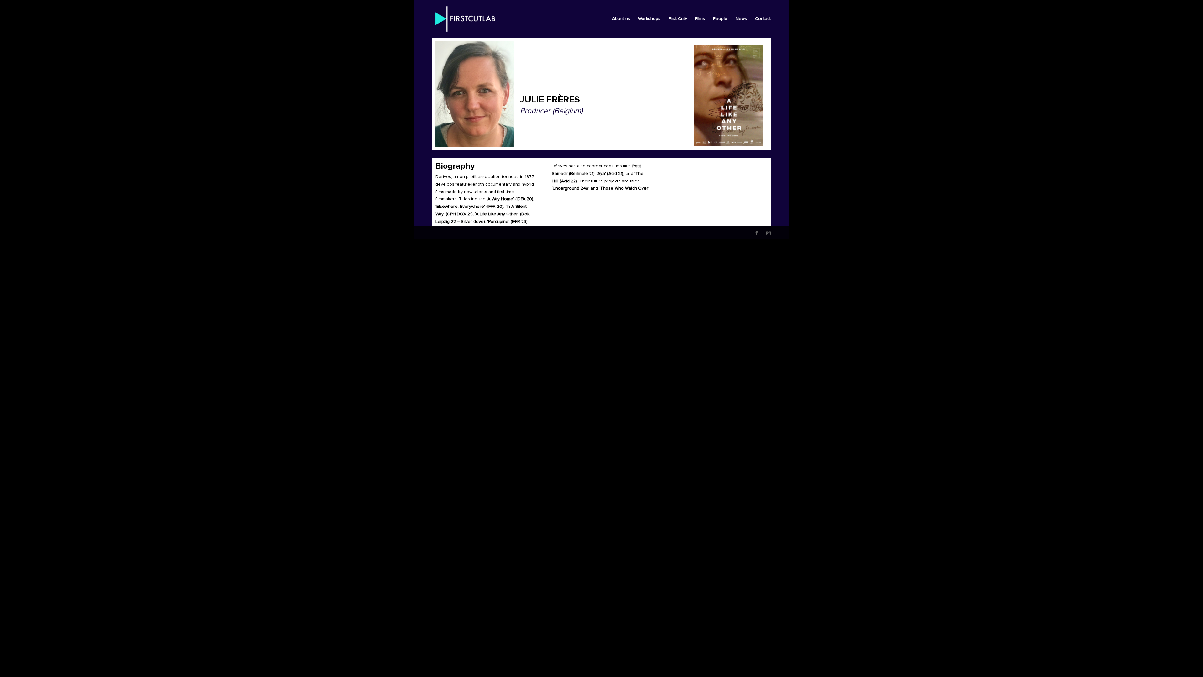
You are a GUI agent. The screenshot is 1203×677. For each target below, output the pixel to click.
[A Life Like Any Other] (728, 95)
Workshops (649, 19)
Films (700, 19)
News (741, 19)
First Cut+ (678, 19)
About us (621, 19)
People (720, 19)
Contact (763, 19)
